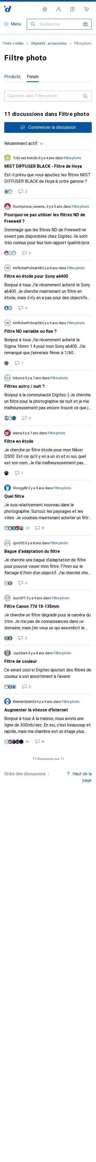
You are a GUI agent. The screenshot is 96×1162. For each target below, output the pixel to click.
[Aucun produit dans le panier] (86, 9)
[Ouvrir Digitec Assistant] (72, 9)
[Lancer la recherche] (33, 24)
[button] (49, 773)
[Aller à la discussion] (48, 174)
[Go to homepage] (7, 9)
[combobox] (24, 143)
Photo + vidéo (13, 43)
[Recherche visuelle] (85, 24)
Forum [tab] (33, 76)
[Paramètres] (45, 9)
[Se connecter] (58, 9)
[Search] (85, 96)
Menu (16, 24)
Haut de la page (82, 777)
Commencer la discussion (52, 127)
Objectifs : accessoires (49, 43)
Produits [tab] (12, 76)
